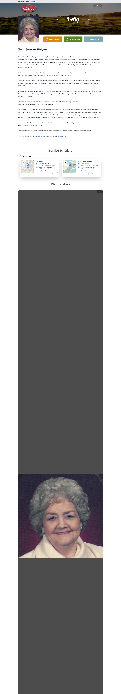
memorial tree (38, 136)
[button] (28, 165)
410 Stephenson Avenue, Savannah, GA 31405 (46, 169)
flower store (63, 136)
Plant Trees (52, 173)
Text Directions (41, 173)
